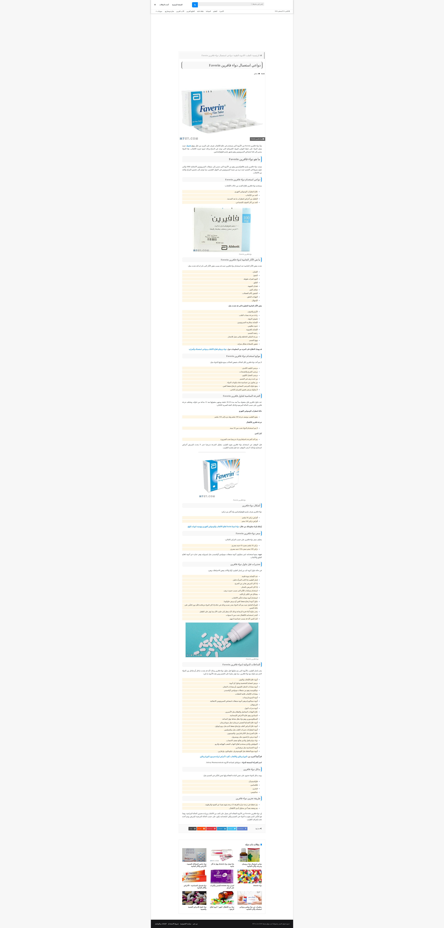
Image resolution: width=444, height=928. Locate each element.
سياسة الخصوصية (185, 924)
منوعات (159, 11)
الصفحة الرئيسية (177, 5)
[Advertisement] (222, 32)
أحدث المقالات (164, 5)
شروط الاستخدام (173, 924)
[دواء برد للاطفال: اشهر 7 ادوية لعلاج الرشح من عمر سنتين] (222, 898)
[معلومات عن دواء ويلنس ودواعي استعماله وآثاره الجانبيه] (250, 898)
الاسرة (222, 11)
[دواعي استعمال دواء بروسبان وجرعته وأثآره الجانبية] (250, 855)
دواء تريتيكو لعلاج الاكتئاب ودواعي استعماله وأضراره (208, 349)
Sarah (263, 74)
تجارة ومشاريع (169, 11)
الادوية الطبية (239, 55)
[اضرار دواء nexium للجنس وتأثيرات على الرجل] (222, 876)
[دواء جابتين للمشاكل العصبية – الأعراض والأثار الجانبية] (194, 855)
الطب (248, 55)
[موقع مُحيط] (280, 5)
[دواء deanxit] (250, 876)
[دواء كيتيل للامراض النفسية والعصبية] (194, 898)
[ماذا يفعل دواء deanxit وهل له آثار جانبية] (222, 855)
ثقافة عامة (200, 11)
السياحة (208, 11)
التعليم (215, 11)
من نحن (195, 924)
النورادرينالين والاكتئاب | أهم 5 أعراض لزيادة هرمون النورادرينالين (223, 756)
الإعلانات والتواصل (160, 924)
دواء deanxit (257, 885)
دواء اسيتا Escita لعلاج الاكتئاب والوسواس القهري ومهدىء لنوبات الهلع (213, 526)
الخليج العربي (191, 11)
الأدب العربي (180, 11)
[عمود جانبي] (155, 5)
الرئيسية (256, 55)
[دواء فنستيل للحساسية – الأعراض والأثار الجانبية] (194, 876)
